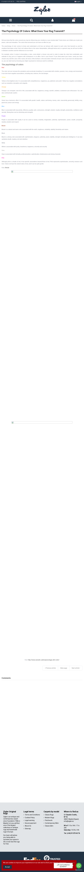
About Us (28, 826)
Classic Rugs (49, 815)
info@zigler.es (69, 821)
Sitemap (28, 828)
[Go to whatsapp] (78, 865)
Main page (63, 668)
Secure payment (30, 823)
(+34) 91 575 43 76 (73, 833)
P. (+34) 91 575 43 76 (8, 1)
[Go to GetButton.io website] (78, 869)
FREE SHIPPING (21, 1)
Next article (75, 668)
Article (7, 167)
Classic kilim (49, 826)
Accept (7, 867)
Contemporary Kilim (52, 823)
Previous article (51, 668)
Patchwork (48, 820)
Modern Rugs (49, 817)
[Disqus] (42, 709)
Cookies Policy (30, 817)
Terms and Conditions (32, 815)
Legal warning (29, 820)
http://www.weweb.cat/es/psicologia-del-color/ (43, 660)
